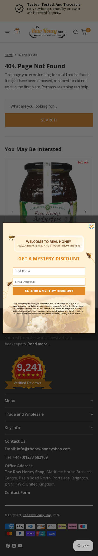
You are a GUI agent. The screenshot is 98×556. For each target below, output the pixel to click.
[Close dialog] (91, 226)
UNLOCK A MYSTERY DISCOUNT (49, 291)
